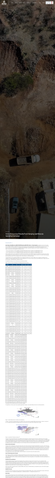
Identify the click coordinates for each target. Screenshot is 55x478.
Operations (28, 2)
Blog (40, 2)
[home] (4, 2)
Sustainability (34, 2)
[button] (16, 3)
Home (12, 2)
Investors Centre (21, 2)
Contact (43, 2)
